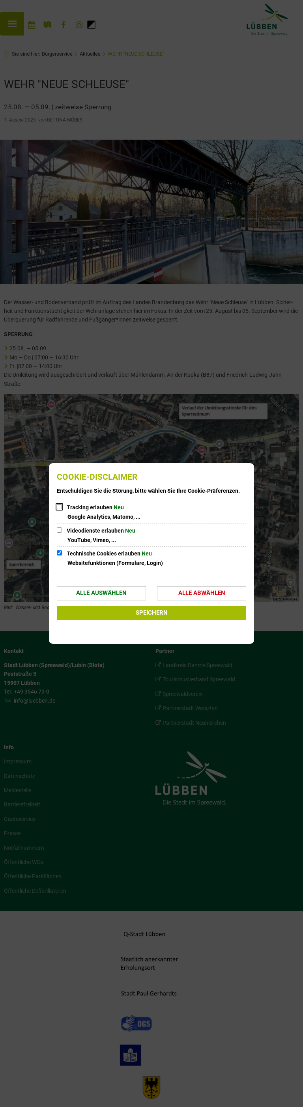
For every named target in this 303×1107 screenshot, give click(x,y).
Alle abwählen (201, 593)
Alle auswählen (101, 593)
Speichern (152, 612)
